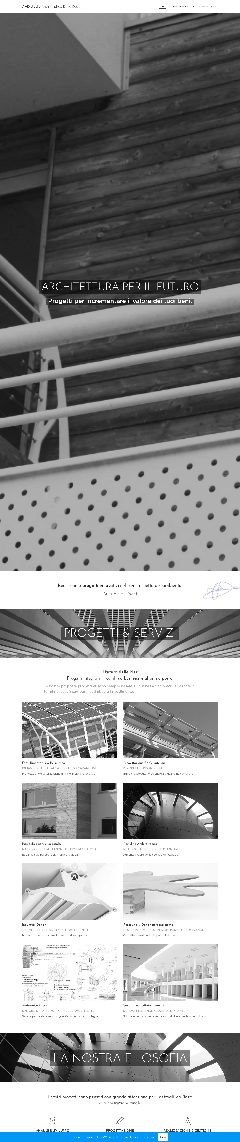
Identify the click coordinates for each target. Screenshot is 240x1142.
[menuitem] (163, 7)
